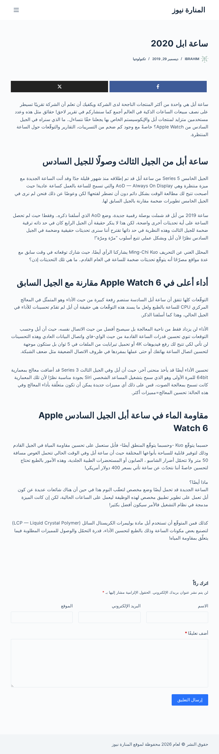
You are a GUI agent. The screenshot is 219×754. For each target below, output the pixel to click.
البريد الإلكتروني (126, 605)
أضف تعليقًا (196, 633)
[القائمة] (16, 10)
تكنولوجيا (139, 59)
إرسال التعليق (189, 699)
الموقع (67, 605)
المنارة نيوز (188, 9)
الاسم (203, 605)
